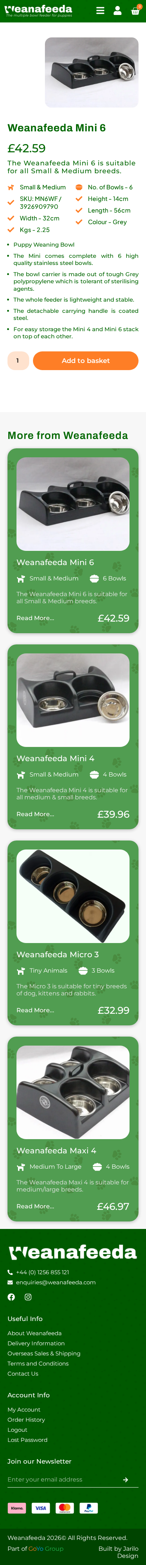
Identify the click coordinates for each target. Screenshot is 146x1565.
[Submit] (125, 1479)
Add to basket (86, 361)
